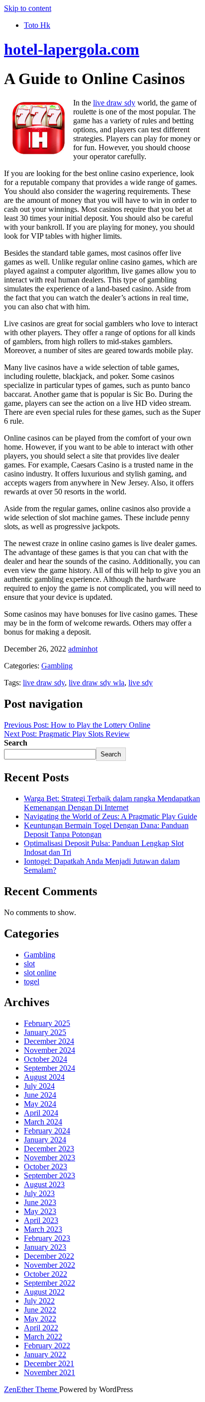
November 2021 (49, 1372)
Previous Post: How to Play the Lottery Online (77, 725)
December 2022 (49, 1256)
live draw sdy (114, 102)
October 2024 (45, 1059)
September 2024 (49, 1068)
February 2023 (47, 1238)
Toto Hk (37, 25)
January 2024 (45, 1139)
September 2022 (49, 1283)
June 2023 (40, 1202)
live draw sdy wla (96, 682)
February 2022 (47, 1345)
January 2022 (45, 1354)
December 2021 (49, 1363)
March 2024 (43, 1122)
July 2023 (39, 1193)
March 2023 (43, 1229)
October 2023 (45, 1166)
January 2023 (45, 1247)
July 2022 (39, 1301)
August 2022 (44, 1292)
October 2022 (45, 1274)
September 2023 (49, 1175)
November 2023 (49, 1157)
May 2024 (40, 1104)
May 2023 (40, 1211)
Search (15, 743)
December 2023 (49, 1148)
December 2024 (49, 1041)
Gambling (57, 665)
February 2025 (47, 1023)
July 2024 (39, 1086)
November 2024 (49, 1050)
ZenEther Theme (31, 1389)
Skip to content (27, 8)
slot (29, 963)
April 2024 (41, 1113)
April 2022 (41, 1327)
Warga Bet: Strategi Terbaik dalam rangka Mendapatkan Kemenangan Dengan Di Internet (112, 803)
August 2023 (44, 1184)
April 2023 (41, 1220)
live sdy (140, 682)
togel (31, 981)
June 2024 (40, 1095)
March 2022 (43, 1336)
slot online (40, 972)
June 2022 (40, 1310)
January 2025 (45, 1032)
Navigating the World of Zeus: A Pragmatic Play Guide (110, 816)
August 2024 (44, 1077)
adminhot (83, 649)
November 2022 (49, 1265)
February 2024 (47, 1130)
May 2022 (40, 1318)
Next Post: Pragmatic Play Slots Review (67, 734)
